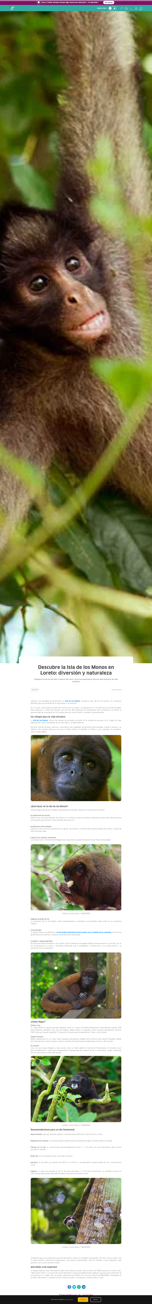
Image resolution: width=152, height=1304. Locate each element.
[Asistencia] (126, 8)
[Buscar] (121, 8)
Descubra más (68, 1299)
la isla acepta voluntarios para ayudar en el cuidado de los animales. (84, 932)
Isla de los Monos (40, 720)
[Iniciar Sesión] (136, 8)
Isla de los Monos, (73, 701)
